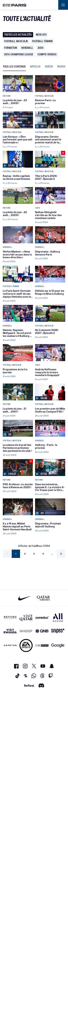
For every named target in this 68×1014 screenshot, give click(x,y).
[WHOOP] (26, 631)
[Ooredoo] (41, 617)
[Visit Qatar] (26, 617)
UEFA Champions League (18, 54)
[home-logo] (15, 5)
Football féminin (42, 41)
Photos (61, 66)
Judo (40, 47)
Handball (27, 47)
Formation (10, 47)
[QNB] (41, 631)
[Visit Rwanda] (10, 631)
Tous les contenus (14, 66)
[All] (57, 617)
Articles (35, 66)
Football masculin (16, 41)
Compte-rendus (47, 54)
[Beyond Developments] (10, 617)
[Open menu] (63, 5)
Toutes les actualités (18, 34)
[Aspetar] (10, 645)
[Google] (57, 645)
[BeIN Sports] (41, 645)
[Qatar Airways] (43, 598)
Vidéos (49, 66)
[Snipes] (57, 631)
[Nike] (24, 598)
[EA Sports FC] (26, 645)
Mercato (41, 34)
